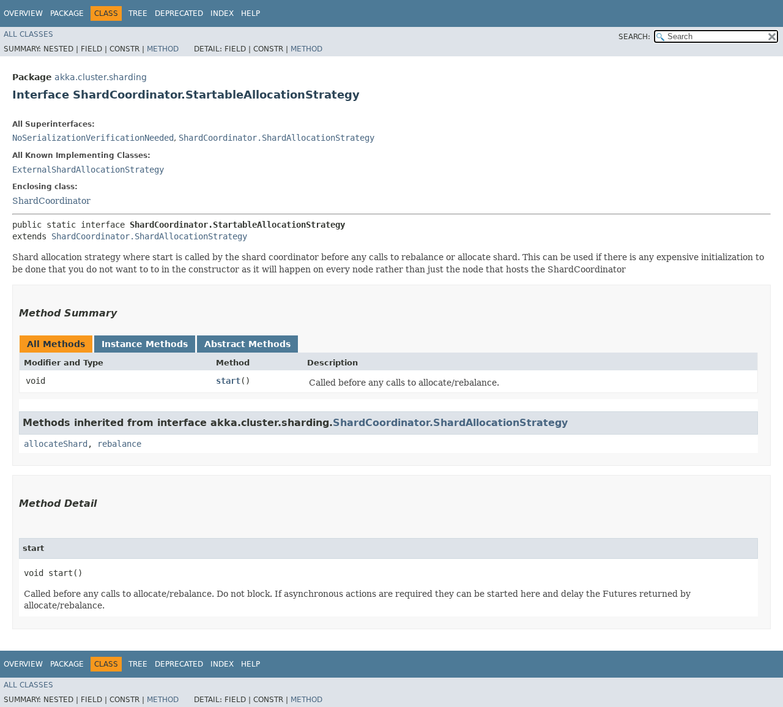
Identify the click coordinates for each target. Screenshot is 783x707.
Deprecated (179, 13)
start (228, 381)
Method (163, 49)
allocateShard (55, 444)
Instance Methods (145, 344)
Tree (137, 13)
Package (67, 13)
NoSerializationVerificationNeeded (93, 138)
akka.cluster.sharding (100, 77)
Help (250, 13)
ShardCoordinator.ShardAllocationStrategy (276, 138)
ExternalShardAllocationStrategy (88, 169)
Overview (23, 13)
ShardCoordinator (51, 201)
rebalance (119, 444)
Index (222, 13)
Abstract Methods (247, 344)
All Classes (28, 34)
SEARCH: (634, 36)
